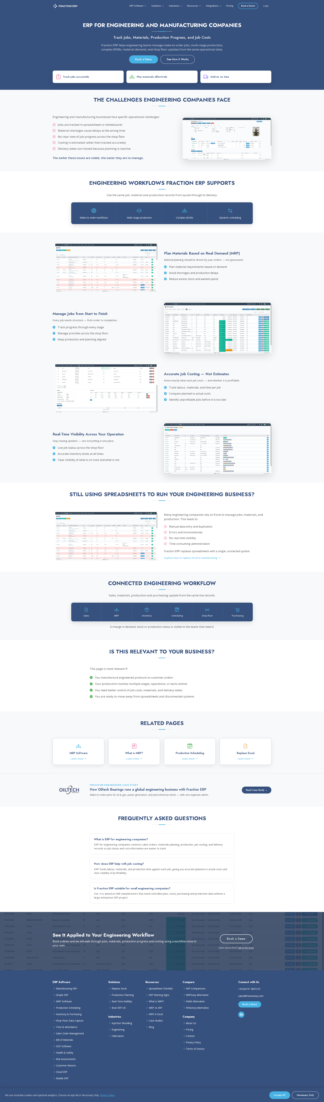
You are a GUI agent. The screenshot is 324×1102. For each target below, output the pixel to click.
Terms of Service (195, 1049)
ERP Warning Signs (159, 995)
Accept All (279, 1095)
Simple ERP (62, 995)
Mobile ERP (62, 1078)
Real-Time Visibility (122, 1001)
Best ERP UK (119, 1008)
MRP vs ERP (155, 1008)
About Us (191, 1023)
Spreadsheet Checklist (161, 988)
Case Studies (156, 1020)
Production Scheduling (68, 1008)
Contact (190, 1036)
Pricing (229, 5)
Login (266, 5)
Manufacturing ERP (66, 988)
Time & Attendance (66, 1027)
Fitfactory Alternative (197, 1008)
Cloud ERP (61, 1072)
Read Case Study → (256, 790)
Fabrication (118, 1036)
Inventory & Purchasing (69, 1014)
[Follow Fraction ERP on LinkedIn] (241, 1015)
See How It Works (177, 59)
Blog (151, 1027)
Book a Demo (248, 5)
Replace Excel (119, 988)
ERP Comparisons (196, 988)
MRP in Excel (156, 1014)
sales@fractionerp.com (250, 996)
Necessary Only (305, 1095)
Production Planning (123, 995)
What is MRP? (156, 1001)
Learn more (77, 758)
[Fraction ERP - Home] (65, 6)
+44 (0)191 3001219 (249, 988)
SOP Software (63, 1046)
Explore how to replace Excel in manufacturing (191, 557)
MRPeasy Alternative (197, 995)
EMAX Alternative (195, 1001)
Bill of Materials (64, 1040)
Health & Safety (64, 1053)
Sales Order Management (70, 1033)
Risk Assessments (66, 1059)
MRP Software (64, 1001)
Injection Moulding (122, 1023)
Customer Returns (66, 1065)
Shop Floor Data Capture (69, 1020)
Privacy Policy (193, 1042)
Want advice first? (236, 947)
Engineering (118, 1029)
